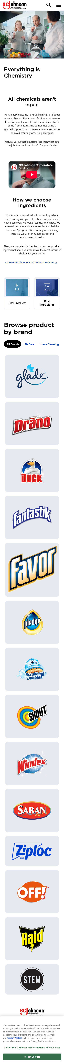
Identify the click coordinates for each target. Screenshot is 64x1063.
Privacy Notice (14, 1038)
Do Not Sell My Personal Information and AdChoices (32, 1047)
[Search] (49, 5)
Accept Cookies (32, 1056)
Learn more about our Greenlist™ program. (32, 262)
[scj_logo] (32, 1011)
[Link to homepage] (15, 5)
